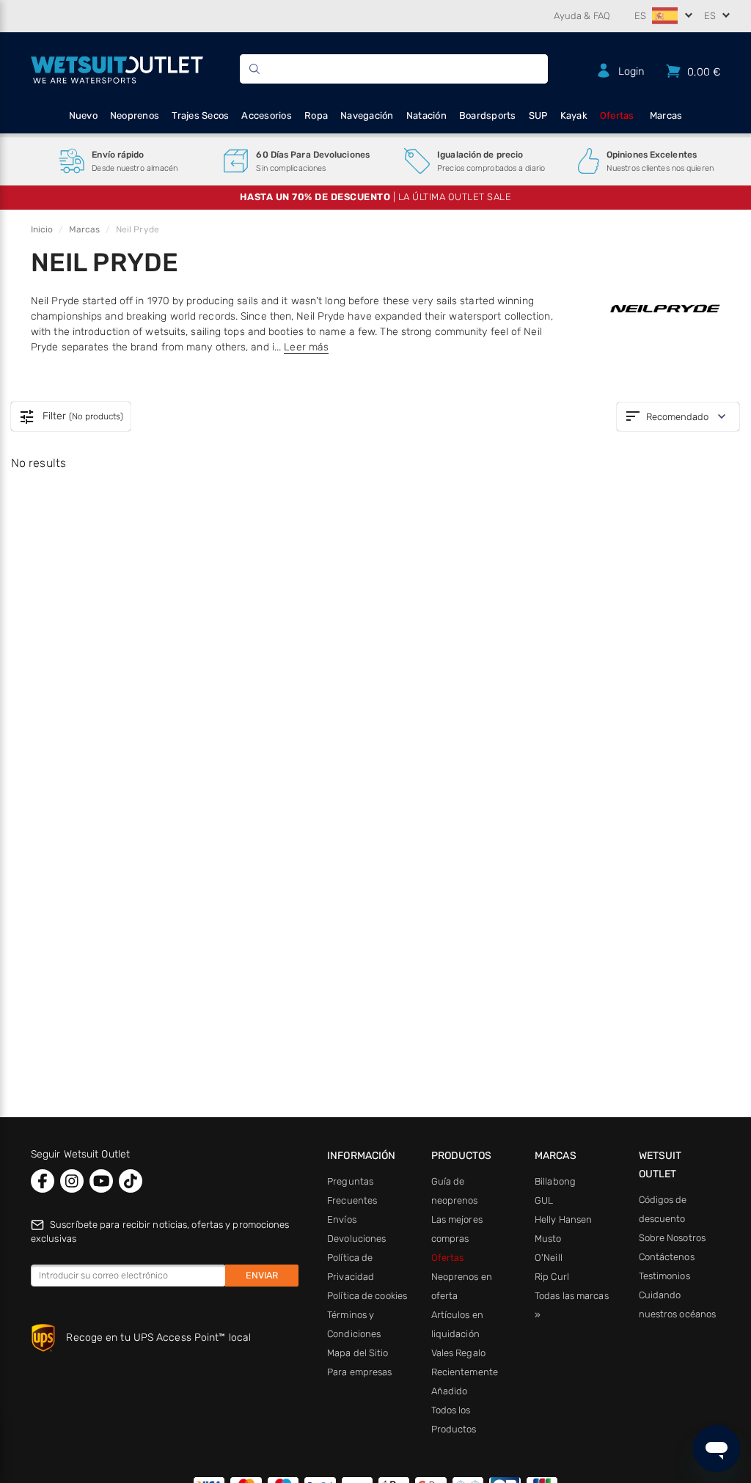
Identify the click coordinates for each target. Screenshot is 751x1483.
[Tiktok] (130, 1181)
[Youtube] (101, 1181)
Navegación (367, 115)
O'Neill (549, 1257)
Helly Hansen (563, 1219)
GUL (544, 1200)
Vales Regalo (458, 1352)
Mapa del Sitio (357, 1352)
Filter (70, 417)
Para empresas (359, 1371)
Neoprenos (134, 115)
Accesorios (266, 115)
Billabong (555, 1181)
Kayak (573, 115)
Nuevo (83, 115)
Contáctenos (667, 1256)
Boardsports (487, 115)
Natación (426, 115)
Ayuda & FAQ (582, 15)
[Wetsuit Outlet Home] (117, 68)
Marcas (666, 115)
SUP (538, 115)
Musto (548, 1238)
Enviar (262, 1275)
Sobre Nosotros (672, 1237)
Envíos (341, 1219)
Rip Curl (552, 1276)
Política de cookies (367, 1295)
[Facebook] (42, 1181)
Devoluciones (356, 1238)
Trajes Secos (200, 115)
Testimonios (664, 1275)
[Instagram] (72, 1181)
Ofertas (617, 115)
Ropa (316, 115)
